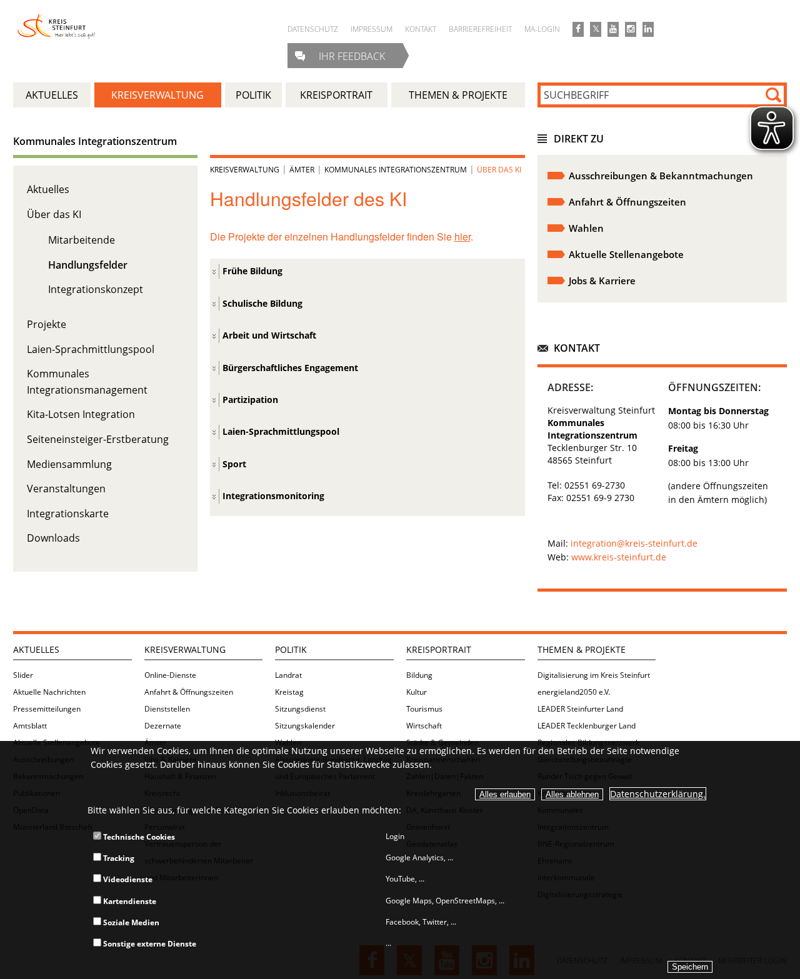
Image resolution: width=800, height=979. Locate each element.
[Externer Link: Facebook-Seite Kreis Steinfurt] (578, 29)
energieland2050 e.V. (574, 692)
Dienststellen (167, 708)
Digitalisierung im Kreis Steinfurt (594, 675)
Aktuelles (48, 189)
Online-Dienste (170, 675)
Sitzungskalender (305, 725)
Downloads (53, 538)
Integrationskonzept (95, 289)
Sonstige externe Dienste (148, 943)
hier (462, 236)
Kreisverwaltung (244, 169)
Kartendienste (128, 901)
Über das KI (54, 214)
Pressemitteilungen (47, 708)
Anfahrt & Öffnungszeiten (188, 692)
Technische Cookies (138, 837)
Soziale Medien (130, 922)
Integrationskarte (68, 513)
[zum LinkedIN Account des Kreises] (648, 29)
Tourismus (424, 708)
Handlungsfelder (88, 265)
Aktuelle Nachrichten (49, 692)
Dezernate (162, 725)
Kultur (416, 692)
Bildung (419, 675)
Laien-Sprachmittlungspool (90, 349)
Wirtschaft (424, 725)
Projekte (46, 324)
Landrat (288, 675)
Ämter (301, 169)
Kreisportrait (438, 649)
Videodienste (126, 879)
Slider (23, 675)
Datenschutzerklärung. (658, 794)
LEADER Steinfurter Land (580, 708)
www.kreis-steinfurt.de (618, 557)
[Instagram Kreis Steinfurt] (630, 29)
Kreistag (289, 692)
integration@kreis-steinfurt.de (634, 543)
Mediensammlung (69, 464)
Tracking (117, 858)
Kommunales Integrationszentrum (95, 141)
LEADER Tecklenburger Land (587, 725)
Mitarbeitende (81, 240)
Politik (291, 649)
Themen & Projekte (582, 649)
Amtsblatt (30, 725)
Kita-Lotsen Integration (81, 414)
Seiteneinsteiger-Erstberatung (98, 439)
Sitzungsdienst (300, 708)
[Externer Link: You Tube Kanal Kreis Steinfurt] (613, 29)
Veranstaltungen (66, 488)
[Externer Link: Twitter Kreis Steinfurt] (595, 29)
